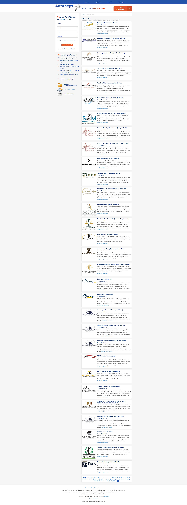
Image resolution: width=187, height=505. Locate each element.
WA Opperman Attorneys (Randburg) (108, 386)
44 (123, 479)
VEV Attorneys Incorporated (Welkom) (109, 173)
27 (87, 479)
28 (89, 479)
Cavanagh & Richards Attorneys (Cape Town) (110, 416)
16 (113, 477)
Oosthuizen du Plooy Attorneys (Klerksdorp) (110, 249)
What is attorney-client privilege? (66, 64)
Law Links (110, 2)
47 (129, 479)
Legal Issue (67, 48)
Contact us (75, 2)
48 (95, 481)
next (118, 481)
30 (93, 479)
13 (106, 477)
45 (125, 479)
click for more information (102, 33)
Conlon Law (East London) (105, 432)
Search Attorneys (66, 44)
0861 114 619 (71, 89)
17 (115, 477)
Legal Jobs (86, 2)
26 (85, 479)
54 (107, 481)
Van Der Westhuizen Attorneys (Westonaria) (110, 447)
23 (127, 477)
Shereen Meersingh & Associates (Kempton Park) (112, 128)
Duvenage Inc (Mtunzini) (104, 279)
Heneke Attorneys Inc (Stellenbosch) (108, 158)
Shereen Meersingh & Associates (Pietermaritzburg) (112, 143)
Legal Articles (98, 2)
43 (121, 479)
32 (98, 479)
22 (125, 477)
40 (115, 479)
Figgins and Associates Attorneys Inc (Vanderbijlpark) (113, 264)
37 (108, 479)
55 (109, 481)
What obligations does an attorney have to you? (68, 61)
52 (103, 481)
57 (114, 481)
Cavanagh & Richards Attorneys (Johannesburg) (111, 340)
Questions (60, 57)
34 (102, 479)
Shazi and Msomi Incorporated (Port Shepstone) (111, 113)
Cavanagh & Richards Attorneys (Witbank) (110, 310)
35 (104, 479)
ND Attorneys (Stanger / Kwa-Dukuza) (108, 371)
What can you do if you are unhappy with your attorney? (68, 67)
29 (91, 479)
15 (110, 477)
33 (100, 479)
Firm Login (121, 2)
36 (106, 479)
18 (117, 477)
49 (97, 481)
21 (123, 477)
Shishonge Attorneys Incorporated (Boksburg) (111, 53)
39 (113, 479)
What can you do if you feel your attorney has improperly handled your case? (68, 71)
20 (121, 477)
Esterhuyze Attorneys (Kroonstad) (107, 234)
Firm (65, 19)
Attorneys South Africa (93, 498)
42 (119, 479)
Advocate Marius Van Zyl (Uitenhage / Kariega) (111, 38)
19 (119, 477)
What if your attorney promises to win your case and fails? (68, 75)
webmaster (106, 496)
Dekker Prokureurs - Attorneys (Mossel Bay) (110, 98)
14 (108, 477)
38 (110, 479)
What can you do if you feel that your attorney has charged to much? (66, 79)
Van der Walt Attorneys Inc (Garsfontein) (109, 83)
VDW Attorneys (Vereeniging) (106, 356)
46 (127, 479)
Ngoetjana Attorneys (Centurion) (107, 23)
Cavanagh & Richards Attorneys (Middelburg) (111, 325)
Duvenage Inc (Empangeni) (105, 294)
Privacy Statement (98, 487)
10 (100, 477)
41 (117, 479)
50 (99, 481)
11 (102, 477)
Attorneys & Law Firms (120, 8)
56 (112, 481)
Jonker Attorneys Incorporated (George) (109, 68)
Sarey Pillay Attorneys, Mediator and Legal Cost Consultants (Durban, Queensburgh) (111, 402)
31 (96, 479)
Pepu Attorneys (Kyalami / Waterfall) (108, 462)
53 (105, 481)
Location (74, 48)
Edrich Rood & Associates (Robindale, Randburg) (111, 189)
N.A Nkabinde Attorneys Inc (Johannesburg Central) (112, 219)
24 (130, 477)
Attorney (71, 19)
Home (64, 2)
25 (83, 479)
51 (101, 481)
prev (84, 477)
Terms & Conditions (89, 487)
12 (104, 477)
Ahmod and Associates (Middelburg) (108, 204)
